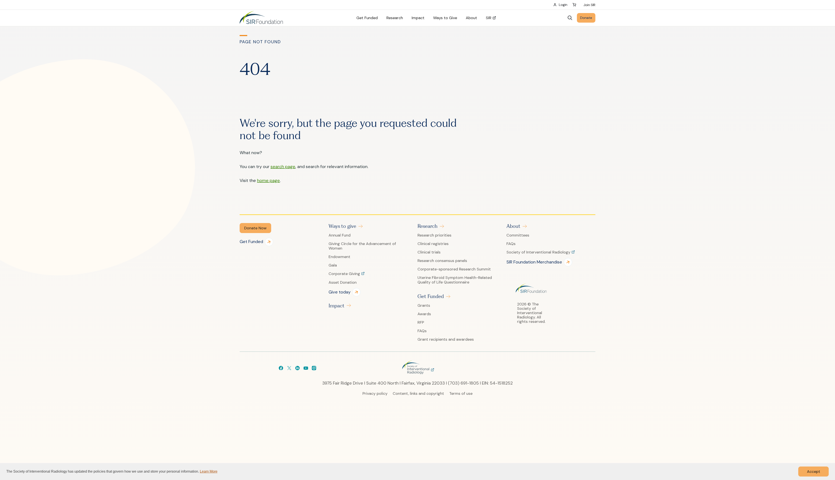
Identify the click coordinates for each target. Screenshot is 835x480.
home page (268, 180)
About (513, 226)
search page (283, 166)
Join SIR (589, 5)
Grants (424, 305)
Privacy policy (374, 393)
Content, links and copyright (418, 393)
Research (428, 226)
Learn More (208, 471)
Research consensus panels (442, 260)
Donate (586, 17)
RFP (421, 322)
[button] (255, 228)
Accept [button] (813, 471)
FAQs (422, 331)
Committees (517, 235)
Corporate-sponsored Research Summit (454, 269)
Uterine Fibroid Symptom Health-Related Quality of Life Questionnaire (455, 280)
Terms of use (461, 393)
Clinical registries (433, 244)
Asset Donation (343, 282)
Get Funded (431, 296)
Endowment (339, 257)
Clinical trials (429, 252)
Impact (336, 306)
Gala (333, 265)
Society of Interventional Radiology (538, 252)
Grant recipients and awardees (446, 339)
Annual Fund (340, 235)
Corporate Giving (345, 274)
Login (563, 4)
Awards (424, 314)
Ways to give (342, 226)
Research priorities (434, 235)
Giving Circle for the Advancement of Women (362, 246)
